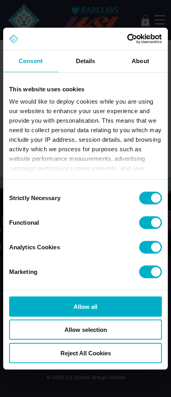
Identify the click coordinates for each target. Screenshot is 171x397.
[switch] (150, 222)
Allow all (85, 306)
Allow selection (85, 329)
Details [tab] (85, 60)
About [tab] (140, 60)
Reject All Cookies (85, 352)
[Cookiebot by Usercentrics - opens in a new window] (127, 39)
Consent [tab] (31, 60)
